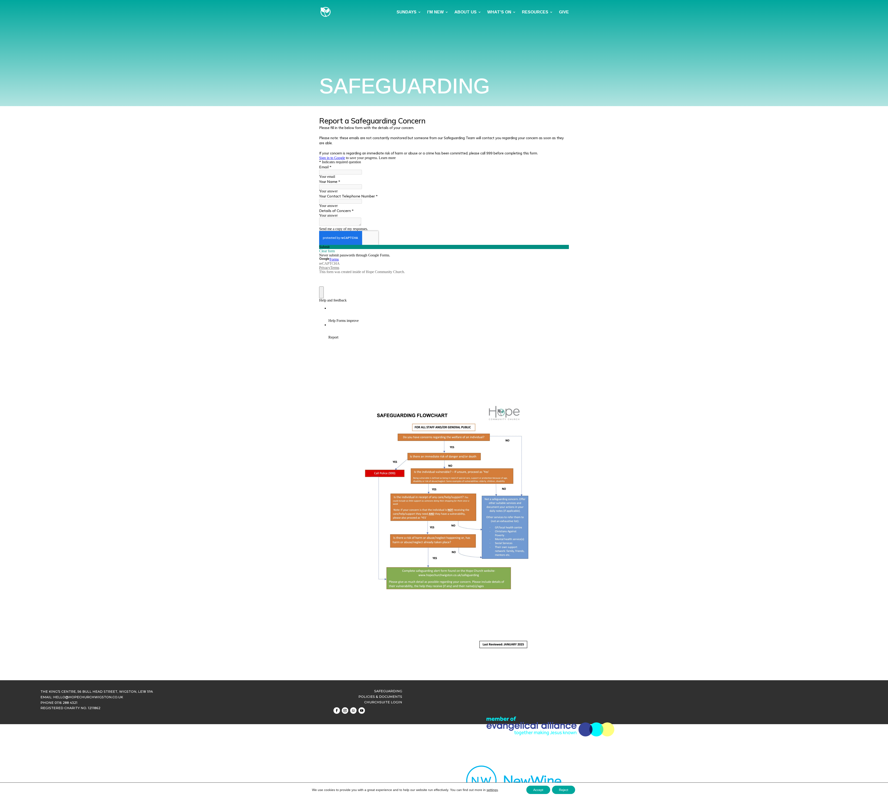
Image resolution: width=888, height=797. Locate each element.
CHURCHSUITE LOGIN (383, 702)
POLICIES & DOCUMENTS (380, 697)
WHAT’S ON (499, 12)
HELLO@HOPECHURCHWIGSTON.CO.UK (88, 697)
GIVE (564, 12)
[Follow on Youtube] (361, 710)
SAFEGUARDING (388, 691)
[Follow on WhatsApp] (353, 710)
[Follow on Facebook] (336, 710)
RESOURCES (535, 12)
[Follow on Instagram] (345, 710)
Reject (563, 790)
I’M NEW (435, 12)
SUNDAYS (406, 12)
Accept (538, 790)
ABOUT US (465, 12)
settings (492, 790)
